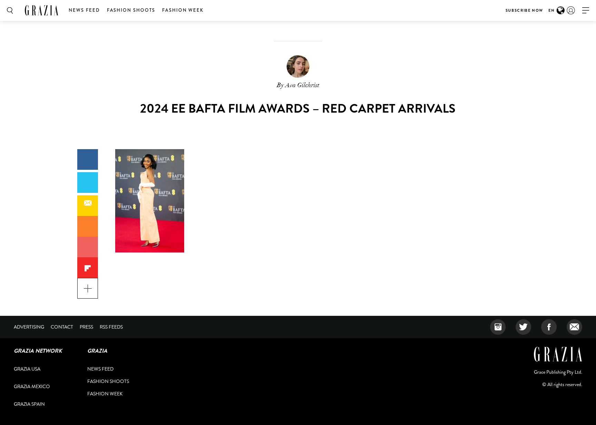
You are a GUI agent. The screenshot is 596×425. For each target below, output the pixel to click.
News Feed (84, 10)
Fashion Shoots (131, 10)
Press (86, 326)
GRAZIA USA (27, 368)
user (571, 10)
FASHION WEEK (182, 10)
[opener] (585, 10)
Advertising (29, 326)
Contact (62, 326)
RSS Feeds (111, 326)
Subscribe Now (524, 10)
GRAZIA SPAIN (29, 404)
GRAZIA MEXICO (32, 386)
